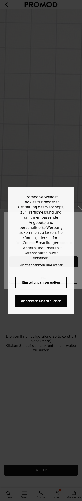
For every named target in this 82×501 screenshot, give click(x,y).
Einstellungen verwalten (41, 282)
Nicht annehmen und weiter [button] (41, 265)
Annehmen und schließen (41, 301)
